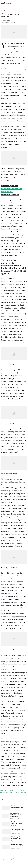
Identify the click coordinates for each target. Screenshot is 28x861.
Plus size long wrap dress (10, 194)
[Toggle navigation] (25, 2)
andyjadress (4, 859)
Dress (3, 11)
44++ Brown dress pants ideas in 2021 (17, 845)
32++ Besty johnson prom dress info (17, 837)
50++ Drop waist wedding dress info (17, 806)
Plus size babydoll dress (10, 186)
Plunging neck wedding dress (11, 189)
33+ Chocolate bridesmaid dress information (15, 814)
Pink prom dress (7, 191)
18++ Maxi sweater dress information (16, 822)
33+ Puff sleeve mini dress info (18, 830)
